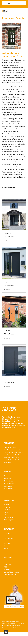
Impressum (7, 562)
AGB (5, 567)
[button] (3, 633)
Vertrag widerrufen (10, 574)
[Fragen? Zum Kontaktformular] (14, 418)
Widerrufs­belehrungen (11, 572)
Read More (6, 240)
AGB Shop (7, 569)
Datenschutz (8, 564)
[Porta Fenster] (4, 10)
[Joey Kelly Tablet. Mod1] (14, 584)
